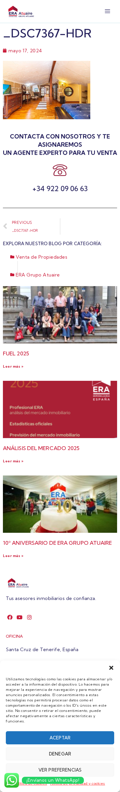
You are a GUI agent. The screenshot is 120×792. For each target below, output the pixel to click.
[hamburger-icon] (107, 11)
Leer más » (13, 366)
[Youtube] (19, 617)
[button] (111, 668)
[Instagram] (29, 617)
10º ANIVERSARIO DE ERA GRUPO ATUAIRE (57, 542)
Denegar (60, 754)
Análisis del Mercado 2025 (41, 448)
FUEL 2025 (16, 353)
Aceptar (60, 738)
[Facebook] (10, 617)
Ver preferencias (60, 770)
